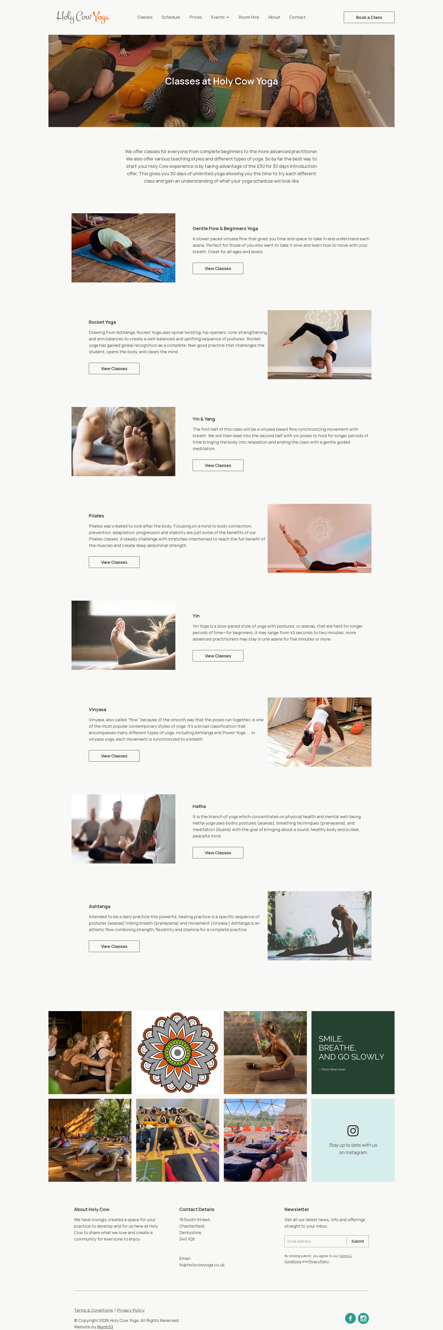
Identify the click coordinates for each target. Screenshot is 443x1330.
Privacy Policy (131, 1310)
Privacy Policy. (318, 1261)
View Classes (218, 268)
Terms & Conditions (93, 1310)
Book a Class (369, 17)
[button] (220, 17)
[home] (85, 17)
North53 (105, 1326)
